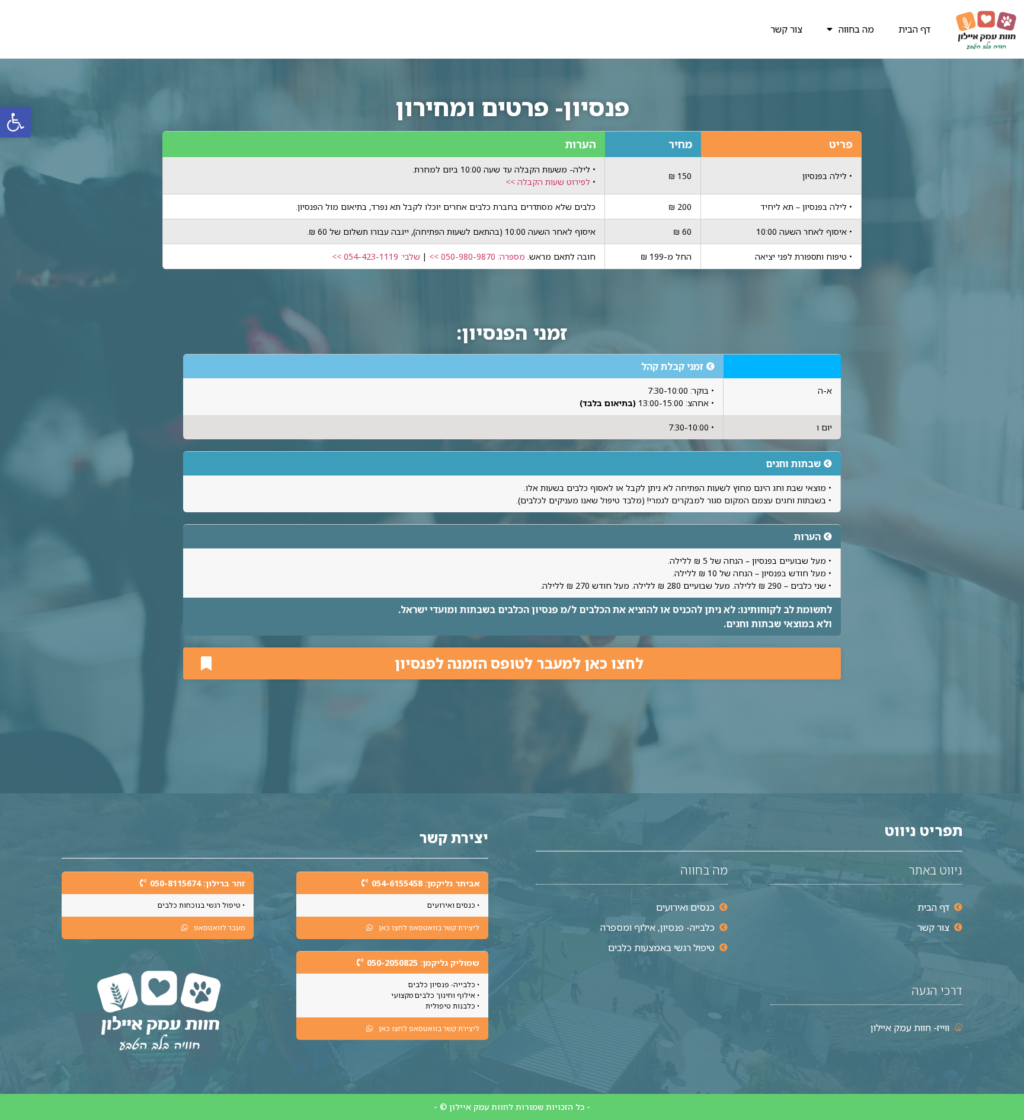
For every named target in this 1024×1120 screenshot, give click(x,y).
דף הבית (914, 29)
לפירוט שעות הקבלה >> (547, 181)
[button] (15, 122)
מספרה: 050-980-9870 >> (476, 256)
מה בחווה (856, 29)
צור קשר (786, 29)
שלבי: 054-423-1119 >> (376, 256)
